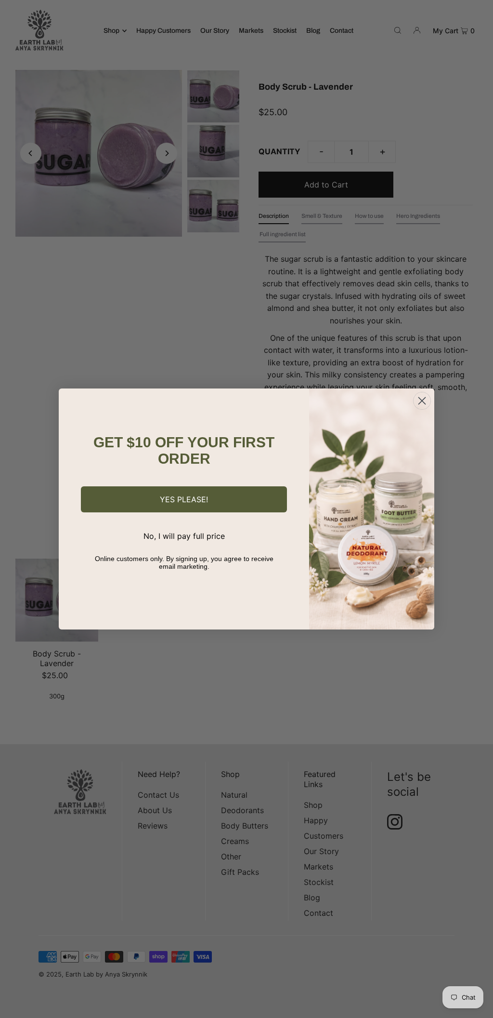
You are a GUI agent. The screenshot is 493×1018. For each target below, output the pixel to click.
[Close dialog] (422, 400)
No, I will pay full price (184, 536)
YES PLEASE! (184, 499)
